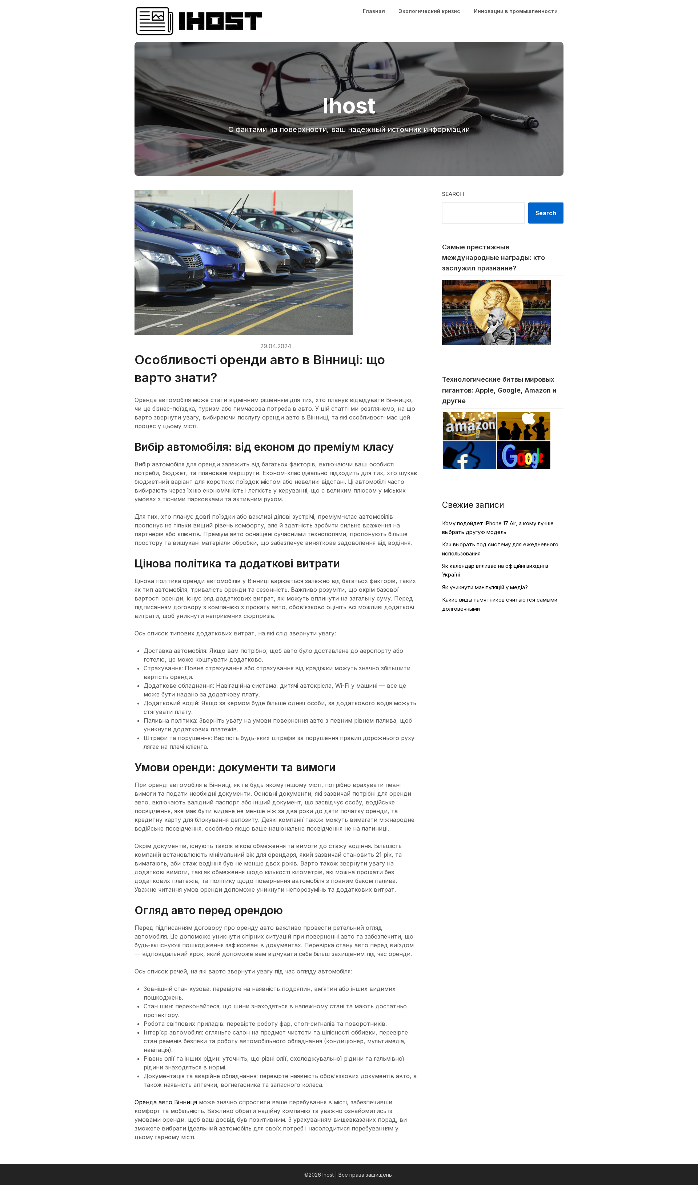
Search (453, 193)
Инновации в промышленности (516, 11)
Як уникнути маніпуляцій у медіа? (485, 587)
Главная (374, 11)
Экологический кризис (429, 11)
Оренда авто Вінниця (166, 1102)
